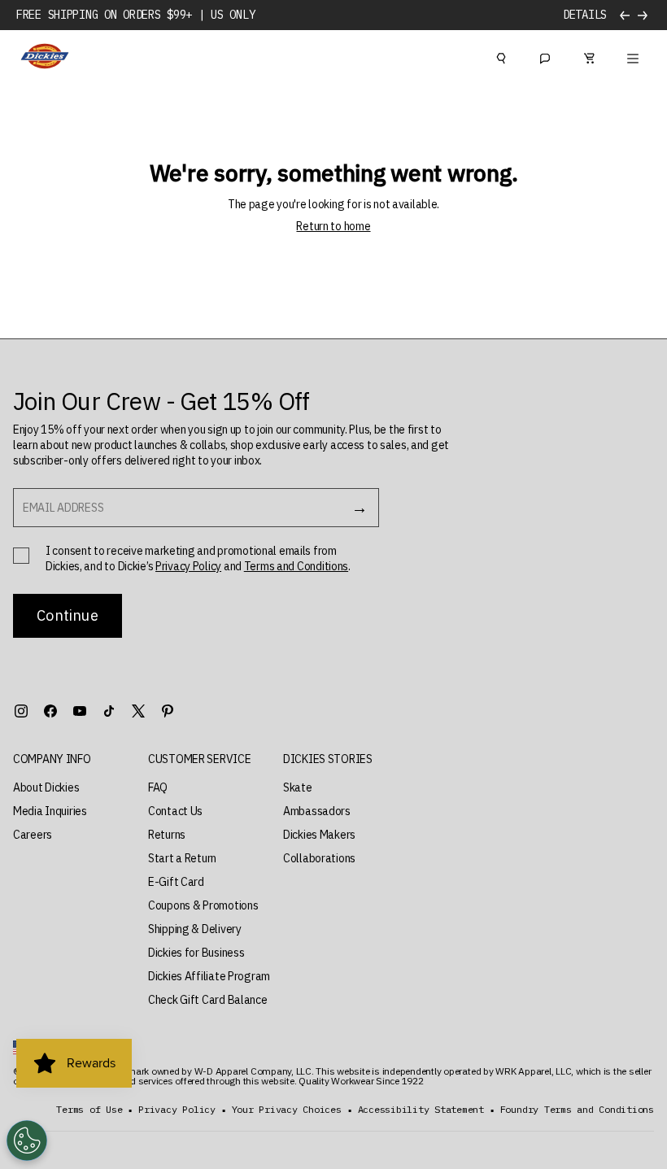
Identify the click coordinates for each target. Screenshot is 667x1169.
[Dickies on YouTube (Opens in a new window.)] (80, 711)
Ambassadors (317, 811)
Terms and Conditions (296, 566)
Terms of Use (89, 1109)
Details (585, 15)
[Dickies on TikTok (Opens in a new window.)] (109, 711)
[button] (52, 759)
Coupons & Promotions (203, 905)
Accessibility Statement (421, 1109)
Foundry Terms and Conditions (577, 1109)
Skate (297, 787)
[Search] (501, 56)
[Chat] (545, 56)
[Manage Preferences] (27, 1140)
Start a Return (182, 858)
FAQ (158, 787)
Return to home (333, 226)
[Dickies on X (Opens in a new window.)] (138, 711)
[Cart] (589, 56)
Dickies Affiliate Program (209, 976)
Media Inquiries (50, 811)
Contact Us (175, 811)
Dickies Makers (319, 834)
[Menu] (633, 56)
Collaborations (319, 858)
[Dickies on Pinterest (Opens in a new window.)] (167, 711)
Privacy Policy (188, 566)
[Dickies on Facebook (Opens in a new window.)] (50, 711)
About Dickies (46, 787)
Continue (67, 615)
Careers (32, 834)
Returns (166, 834)
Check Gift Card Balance (208, 999)
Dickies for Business (196, 952)
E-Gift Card (176, 882)
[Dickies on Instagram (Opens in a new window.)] (21, 711)
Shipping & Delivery (195, 929)
